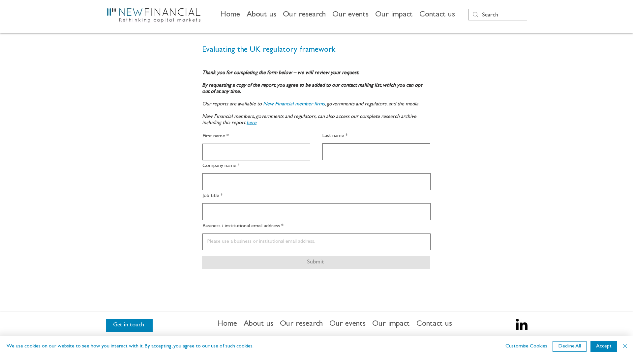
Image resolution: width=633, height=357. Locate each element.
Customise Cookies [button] (526, 346)
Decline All (569, 346)
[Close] (625, 346)
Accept (604, 346)
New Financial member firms (294, 104)
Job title (210, 196)
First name (213, 136)
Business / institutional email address (241, 226)
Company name (219, 166)
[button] (261, 15)
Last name (333, 136)
